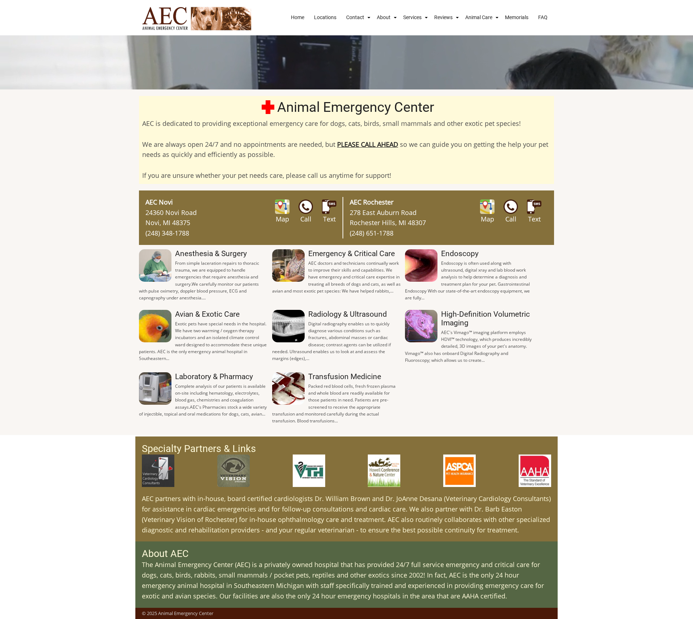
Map (282, 219)
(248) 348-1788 (167, 233)
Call (305, 219)
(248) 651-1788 (371, 233)
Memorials (516, 17)
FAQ (543, 17)
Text (329, 219)
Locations (325, 17)
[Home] (196, 17)
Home (297, 17)
